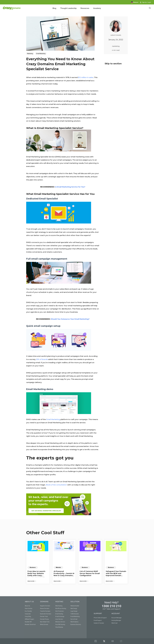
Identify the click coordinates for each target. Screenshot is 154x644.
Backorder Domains (45, 614)
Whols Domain (44, 624)
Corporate (28, 614)
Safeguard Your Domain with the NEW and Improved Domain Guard (116, 574)
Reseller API (28, 622)
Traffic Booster (74, 614)
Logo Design (73, 611)
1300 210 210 (111, 606)
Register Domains (45, 606)
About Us (27, 606)
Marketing (30, 53)
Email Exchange (59, 616)
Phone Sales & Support (100, 617)
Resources (85, 8)
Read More (31, 581)
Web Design (73, 608)
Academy (97, 8)
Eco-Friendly (28, 611)
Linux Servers (59, 619)
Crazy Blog (28, 616)
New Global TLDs (44, 622)
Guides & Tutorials (99, 623)
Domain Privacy (44, 619)
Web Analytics (74, 622)
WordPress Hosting (60, 608)
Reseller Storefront (30, 624)
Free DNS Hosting (60, 624)
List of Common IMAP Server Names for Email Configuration (90, 573)
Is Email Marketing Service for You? (70, 187)
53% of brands (42, 359)
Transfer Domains (45, 611)
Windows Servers (60, 622)
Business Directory (75, 624)
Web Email (114, 623)
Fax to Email (73, 619)
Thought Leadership (68, 8)
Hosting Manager (116, 620)
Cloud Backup (59, 627)
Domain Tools (44, 616)
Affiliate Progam (29, 619)
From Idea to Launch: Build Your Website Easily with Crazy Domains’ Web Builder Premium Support (37, 575)
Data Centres (28, 608)
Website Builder (74, 606)
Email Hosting (59, 614)
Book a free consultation (56, 485)
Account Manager (116, 617)
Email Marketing (40, 53)
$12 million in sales (85, 77)
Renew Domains (44, 608)
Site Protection (59, 611)
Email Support (98, 620)
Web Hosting (58, 606)
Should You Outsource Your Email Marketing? (70, 319)
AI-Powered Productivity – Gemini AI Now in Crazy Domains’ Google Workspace (64, 574)
